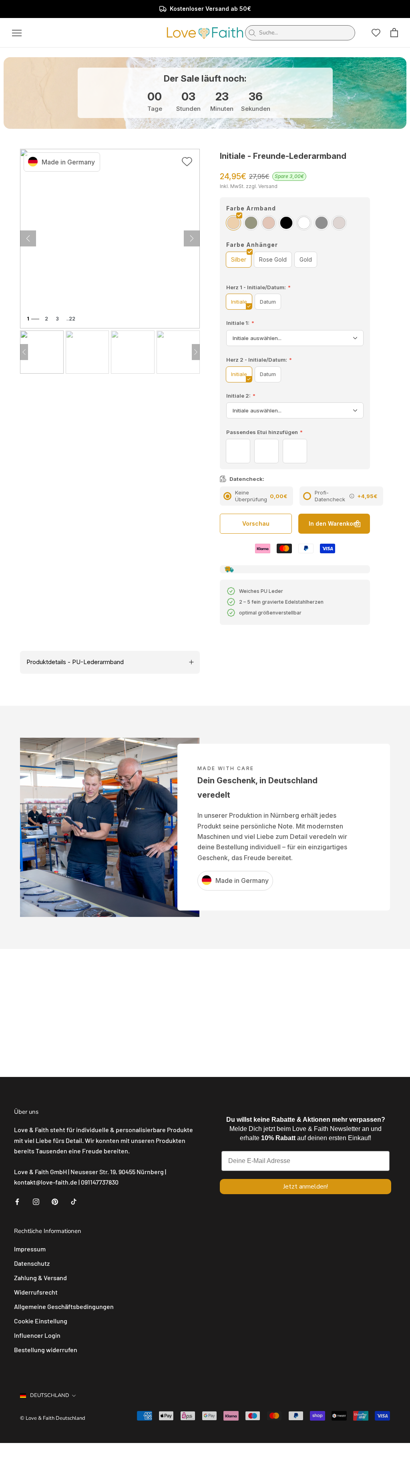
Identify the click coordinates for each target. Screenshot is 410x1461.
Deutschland (49, 1395)
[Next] (196, 352)
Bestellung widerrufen (45, 1349)
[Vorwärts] (28, 238)
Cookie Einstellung (40, 1321)
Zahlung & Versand (40, 1277)
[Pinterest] (55, 1201)
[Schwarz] (286, 223)
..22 (70, 319)
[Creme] (339, 223)
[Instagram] (36, 1201)
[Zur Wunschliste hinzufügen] (187, 163)
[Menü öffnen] (17, 32)
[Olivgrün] (251, 223)
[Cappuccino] (233, 223)
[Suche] (252, 32)
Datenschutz (32, 1263)
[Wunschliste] (376, 33)
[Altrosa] (268, 223)
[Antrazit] (321, 223)
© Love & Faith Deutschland (52, 1418)
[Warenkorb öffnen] (394, 32)
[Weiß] (304, 223)
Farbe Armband (251, 208)
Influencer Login (37, 1335)
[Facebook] (17, 1201)
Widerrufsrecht (36, 1292)
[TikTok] (73, 1201)
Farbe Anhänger (252, 244)
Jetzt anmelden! (305, 1186)
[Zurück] (192, 238)
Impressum (30, 1249)
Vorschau (255, 523)
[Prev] (24, 352)
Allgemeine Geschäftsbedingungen (64, 1306)
